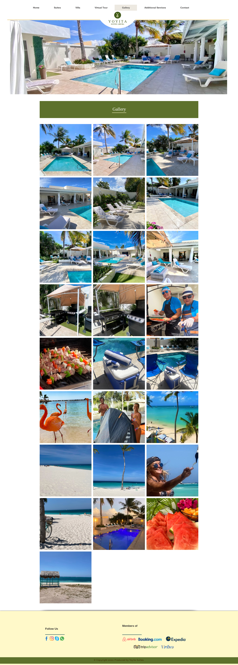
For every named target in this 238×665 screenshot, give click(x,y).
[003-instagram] (52, 639)
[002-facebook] (47, 639)
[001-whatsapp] (62, 639)
